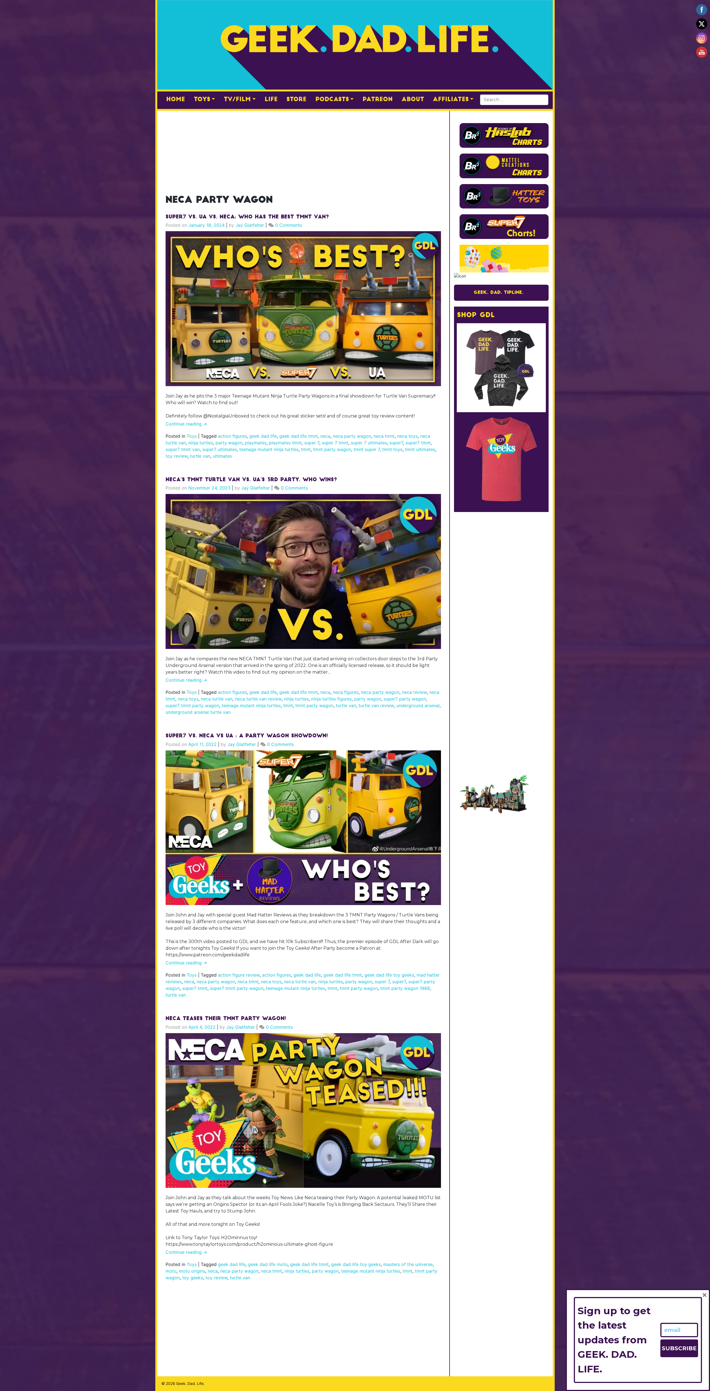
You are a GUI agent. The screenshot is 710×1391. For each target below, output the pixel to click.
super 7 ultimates (369, 442)
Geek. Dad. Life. (190, 1383)
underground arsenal (418, 705)
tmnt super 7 (367, 449)
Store (296, 100)
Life (271, 100)
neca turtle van (216, 699)
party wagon (228, 442)
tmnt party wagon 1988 (405, 988)
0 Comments (288, 225)
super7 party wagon (405, 699)
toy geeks (192, 1277)
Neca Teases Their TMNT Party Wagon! (226, 1018)
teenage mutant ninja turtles (268, 449)
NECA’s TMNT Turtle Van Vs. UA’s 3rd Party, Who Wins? (251, 480)
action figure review (239, 975)
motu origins (192, 1271)
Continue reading (186, 424)
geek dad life (263, 436)
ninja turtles (200, 442)
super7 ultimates (219, 449)
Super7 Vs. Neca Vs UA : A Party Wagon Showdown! (247, 736)
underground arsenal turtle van (198, 712)
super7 (396, 442)
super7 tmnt (418, 442)
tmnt (306, 449)
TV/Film (237, 100)
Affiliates (451, 100)
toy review (176, 456)
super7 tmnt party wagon (192, 705)
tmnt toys (392, 449)
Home (175, 100)
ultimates (222, 456)
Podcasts (332, 100)
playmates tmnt (285, 442)
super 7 (311, 442)
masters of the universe (408, 1264)
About (413, 100)
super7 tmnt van (183, 449)
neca (325, 436)
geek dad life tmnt (298, 436)
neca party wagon (352, 436)
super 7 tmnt (335, 442)
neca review (414, 692)
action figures (232, 436)
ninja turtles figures (331, 699)
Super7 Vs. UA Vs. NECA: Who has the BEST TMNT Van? (247, 217)
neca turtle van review (258, 699)
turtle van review (376, 705)
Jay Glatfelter (249, 225)
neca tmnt (384, 436)
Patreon (377, 100)
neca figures (346, 692)
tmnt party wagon (332, 449)
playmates (256, 442)
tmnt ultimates (420, 449)
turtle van (200, 456)
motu (171, 1271)
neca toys (407, 436)
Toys (202, 100)
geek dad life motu (268, 1264)
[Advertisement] (303, 149)
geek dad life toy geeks (389, 975)
